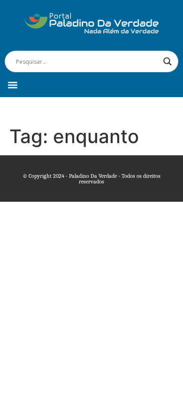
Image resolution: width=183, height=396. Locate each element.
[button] (12, 84)
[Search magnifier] (167, 61)
